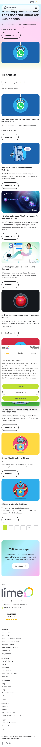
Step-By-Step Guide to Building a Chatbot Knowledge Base (19, 411)
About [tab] (33, 353)
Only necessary (20, 398)
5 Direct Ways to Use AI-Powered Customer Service (20, 316)
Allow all (20, 386)
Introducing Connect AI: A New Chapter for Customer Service (19, 217)
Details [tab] (20, 353)
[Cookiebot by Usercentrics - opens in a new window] (30, 347)
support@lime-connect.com (15, 601)
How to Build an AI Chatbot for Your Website (16, 169)
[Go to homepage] (10, 8)
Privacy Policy (22, 737)
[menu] (36, 8)
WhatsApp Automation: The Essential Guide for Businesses (20, 15)
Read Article (9, 36)
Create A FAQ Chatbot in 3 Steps (15, 458)
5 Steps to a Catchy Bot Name (14, 504)
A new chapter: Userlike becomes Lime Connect (18, 268)
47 (29, 528)
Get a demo (19, 566)
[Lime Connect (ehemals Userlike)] (20, 617)
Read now (12, 138)
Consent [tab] (7, 353)
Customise (19, 392)
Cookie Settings (15, 739)
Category (7, 81)
